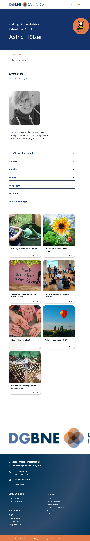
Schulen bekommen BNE (56, 340)
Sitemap (50, 510)
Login (49, 513)
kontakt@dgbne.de (22, 479)
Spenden (81, 31)
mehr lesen (35, 255)
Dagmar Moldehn (19, 60)
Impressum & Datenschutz (57, 507)
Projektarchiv (52, 504)
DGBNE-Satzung (16, 498)
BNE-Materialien (53, 502)
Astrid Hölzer (17, 55)
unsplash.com (15, 524)
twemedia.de (14, 518)
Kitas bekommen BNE (20, 340)
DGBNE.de (13, 515)
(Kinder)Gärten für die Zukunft (24, 249)
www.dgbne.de (21, 484)
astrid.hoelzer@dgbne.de (20, 78)
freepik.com (14, 521)
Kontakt (50, 499)
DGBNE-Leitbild (15, 501)
